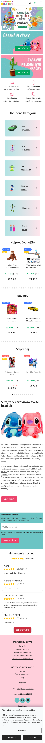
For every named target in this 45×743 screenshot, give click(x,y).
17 (32, 288)
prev (2, 256)
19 (35, 288)
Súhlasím (32, 737)
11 (21, 288)
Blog (22, 678)
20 (37, 288)
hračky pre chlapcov (8, 480)
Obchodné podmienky (22, 652)
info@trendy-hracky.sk (25, 689)
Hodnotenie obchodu (22, 553)
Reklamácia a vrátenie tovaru (22, 659)
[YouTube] (27, 700)
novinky (4, 472)
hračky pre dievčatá (23, 480)
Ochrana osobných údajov (22, 655)
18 (34, 288)
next (42, 256)
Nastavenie (21, 730)
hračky (21, 466)
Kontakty (22, 646)
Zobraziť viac (22, 630)
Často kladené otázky (22, 674)
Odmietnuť (11, 737)
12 (23, 288)
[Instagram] (22, 700)
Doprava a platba (22, 649)
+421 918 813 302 (25, 694)
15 (28, 288)
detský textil (5, 486)
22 (41, 288)
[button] (8, 18)
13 (25, 288)
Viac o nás (9, 499)
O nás (22, 671)
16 (30, 288)
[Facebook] (17, 700)
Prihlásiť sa (10, 540)
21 (39, 288)
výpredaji (4, 474)
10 (19, 288)
